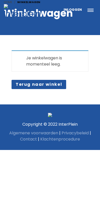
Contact (28, 139)
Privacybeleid (75, 133)
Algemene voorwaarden (33, 133)
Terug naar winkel (39, 84)
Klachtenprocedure (60, 139)
